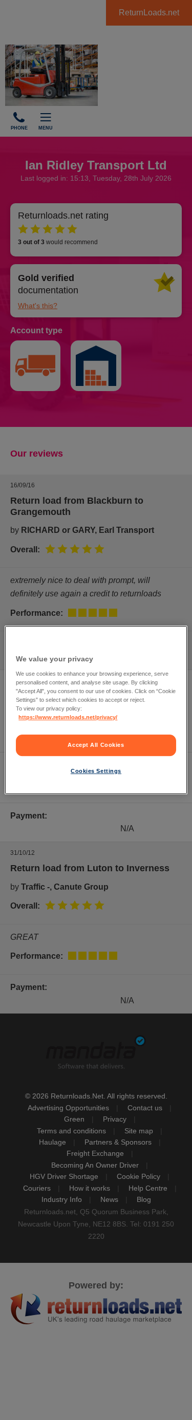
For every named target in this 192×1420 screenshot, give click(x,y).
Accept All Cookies (96, 745)
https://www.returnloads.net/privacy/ (67, 717)
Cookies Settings (96, 771)
